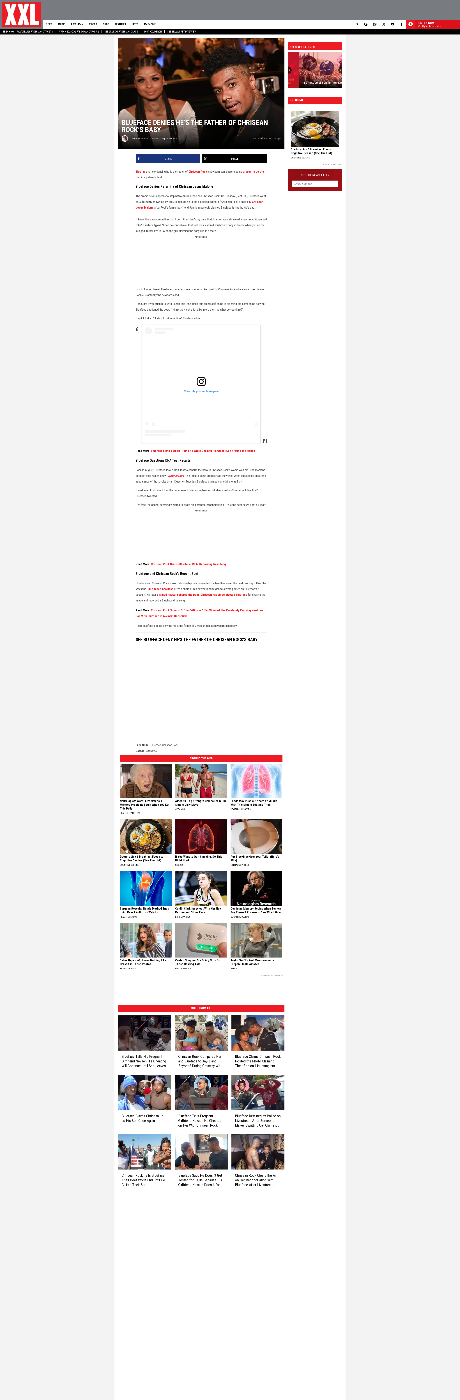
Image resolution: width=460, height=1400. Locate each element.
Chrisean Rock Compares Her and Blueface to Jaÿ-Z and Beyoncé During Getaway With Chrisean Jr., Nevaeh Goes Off (200, 1061)
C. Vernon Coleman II (140, 138)
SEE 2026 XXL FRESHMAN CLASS (121, 31)
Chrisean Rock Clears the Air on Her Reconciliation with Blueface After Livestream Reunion (256, 1180)
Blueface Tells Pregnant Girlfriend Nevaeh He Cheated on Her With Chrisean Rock (199, 1120)
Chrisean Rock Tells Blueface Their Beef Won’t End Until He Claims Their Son (143, 1180)
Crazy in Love (175, 476)
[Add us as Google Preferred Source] (365, 24)
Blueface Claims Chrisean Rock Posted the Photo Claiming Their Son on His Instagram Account (258, 1061)
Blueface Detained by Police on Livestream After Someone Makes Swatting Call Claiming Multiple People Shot (258, 1120)
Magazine (150, 24)
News (49, 24)
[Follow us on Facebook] (401, 24)
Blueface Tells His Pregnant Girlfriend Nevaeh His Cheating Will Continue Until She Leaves (144, 1061)
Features (120, 24)
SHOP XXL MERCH (153, 31)
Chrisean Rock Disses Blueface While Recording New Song (188, 564)
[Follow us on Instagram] (374, 24)
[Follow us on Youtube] (392, 24)
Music (61, 24)
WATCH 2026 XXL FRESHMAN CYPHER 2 (79, 31)
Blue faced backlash (160, 589)
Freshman (77, 24)
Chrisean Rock (197, 171)
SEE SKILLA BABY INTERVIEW (181, 31)
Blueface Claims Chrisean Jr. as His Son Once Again (143, 1118)
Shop (106, 24)
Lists (135, 24)
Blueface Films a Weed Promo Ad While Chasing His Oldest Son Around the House (203, 451)
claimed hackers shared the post (178, 594)
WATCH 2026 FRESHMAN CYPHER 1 (35, 31)
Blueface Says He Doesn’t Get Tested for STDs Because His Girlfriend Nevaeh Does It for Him (200, 1180)
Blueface (141, 171)
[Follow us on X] (383, 24)
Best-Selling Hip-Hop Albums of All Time (330, 81)
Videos (93, 24)
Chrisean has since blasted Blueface (224, 594)
